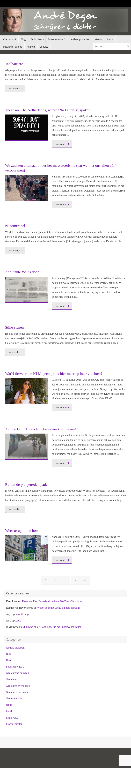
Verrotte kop (22, 614)
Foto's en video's (15, 666)
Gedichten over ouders (18, 685)
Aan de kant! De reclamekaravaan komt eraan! (40, 429)
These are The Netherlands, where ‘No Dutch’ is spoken (47, 110)
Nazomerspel (15, 226)
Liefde (9, 711)
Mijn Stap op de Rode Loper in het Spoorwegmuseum (52, 626)
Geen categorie (14, 698)
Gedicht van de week (17, 672)
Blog (8, 653)
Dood (9, 660)
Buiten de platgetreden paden (27, 484)
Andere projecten (15, 647)
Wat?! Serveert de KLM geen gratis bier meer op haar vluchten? (53, 373)
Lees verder (14, 88)
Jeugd (9, 704)
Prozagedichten (14, 723)
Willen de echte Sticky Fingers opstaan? (58, 607)
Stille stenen (14, 327)
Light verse (12, 717)
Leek (18, 620)
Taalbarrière (14, 64)
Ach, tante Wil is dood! (23, 272)
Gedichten (11, 679)
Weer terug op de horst (22, 530)
